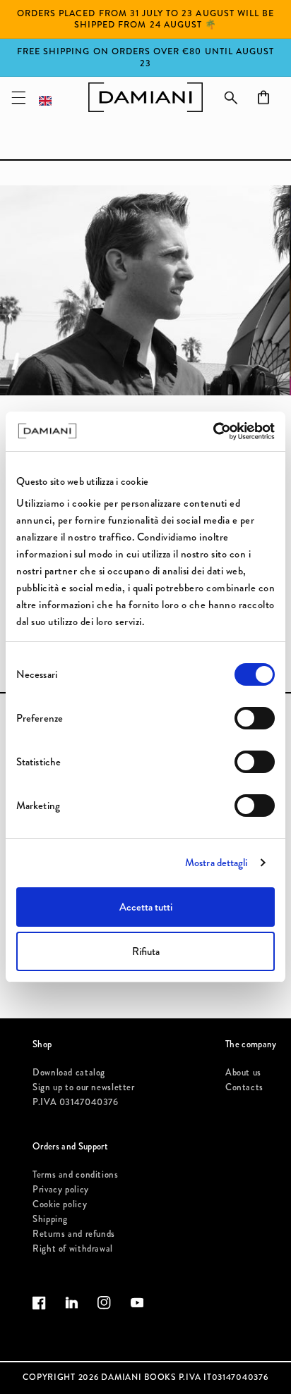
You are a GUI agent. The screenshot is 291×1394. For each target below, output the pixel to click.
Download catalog (68, 1072)
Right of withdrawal (72, 1248)
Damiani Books (138, 1377)
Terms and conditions (75, 1174)
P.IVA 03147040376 (75, 1102)
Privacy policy (60, 1189)
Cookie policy (59, 1204)
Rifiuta (146, 951)
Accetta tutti (145, 907)
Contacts (244, 1087)
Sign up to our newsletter (83, 1087)
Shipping (50, 1219)
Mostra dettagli (216, 862)
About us (243, 1072)
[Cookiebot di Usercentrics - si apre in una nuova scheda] (213, 431)
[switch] (254, 718)
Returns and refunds (73, 1233)
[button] (18, 97)
